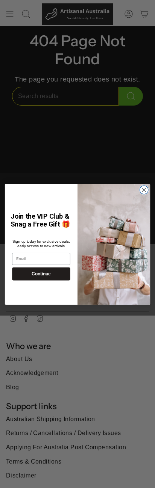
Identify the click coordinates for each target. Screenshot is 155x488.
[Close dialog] (144, 190)
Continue (41, 273)
